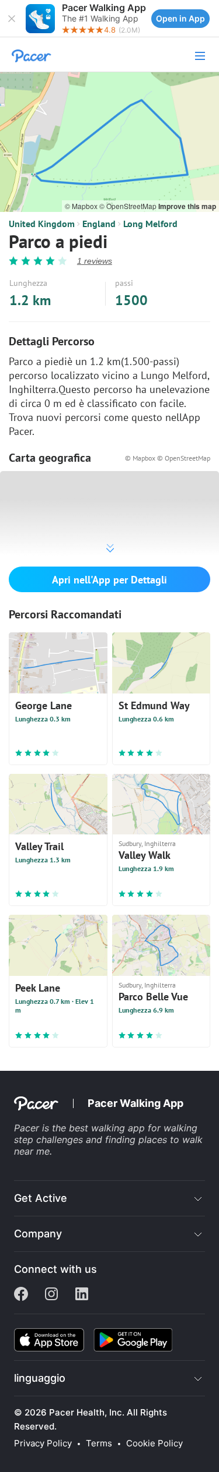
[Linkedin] (82, 1295)
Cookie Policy (154, 1443)
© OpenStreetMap (128, 206)
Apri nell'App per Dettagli (109, 579)
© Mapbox (82, 206)
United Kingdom (42, 223)
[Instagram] (51, 1295)
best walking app (108, 1128)
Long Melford (150, 223)
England (99, 223)
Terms (99, 1443)
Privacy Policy (43, 1443)
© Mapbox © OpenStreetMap (167, 458)
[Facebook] (21, 1295)
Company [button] (38, 1233)
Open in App (180, 18)
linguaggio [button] (39, 1378)
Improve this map (187, 206)
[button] (12, 19)
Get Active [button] (40, 1198)
